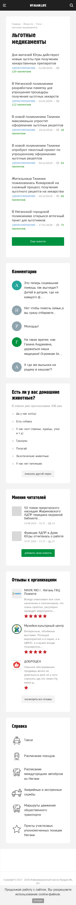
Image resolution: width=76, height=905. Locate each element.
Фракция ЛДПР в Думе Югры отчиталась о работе (44, 534)
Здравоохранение (24, 68)
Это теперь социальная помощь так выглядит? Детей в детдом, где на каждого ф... (41, 290)
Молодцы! (31, 326)
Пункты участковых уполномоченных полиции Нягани (43, 830)
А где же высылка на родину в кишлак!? (40, 367)
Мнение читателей (29, 497)
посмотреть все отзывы (38, 699)
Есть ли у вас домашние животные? (35, 395)
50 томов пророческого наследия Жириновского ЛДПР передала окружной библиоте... (43, 513)
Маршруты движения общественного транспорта (40, 810)
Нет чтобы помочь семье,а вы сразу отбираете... (44, 310)
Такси (28, 740)
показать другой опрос (38, 473)
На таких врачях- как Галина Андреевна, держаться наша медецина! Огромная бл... (43, 347)
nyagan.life (38, 6)
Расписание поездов (39, 756)
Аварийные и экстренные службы (43, 792)
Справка (19, 726)
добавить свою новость (38, 552)
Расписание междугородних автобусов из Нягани (43, 774)
